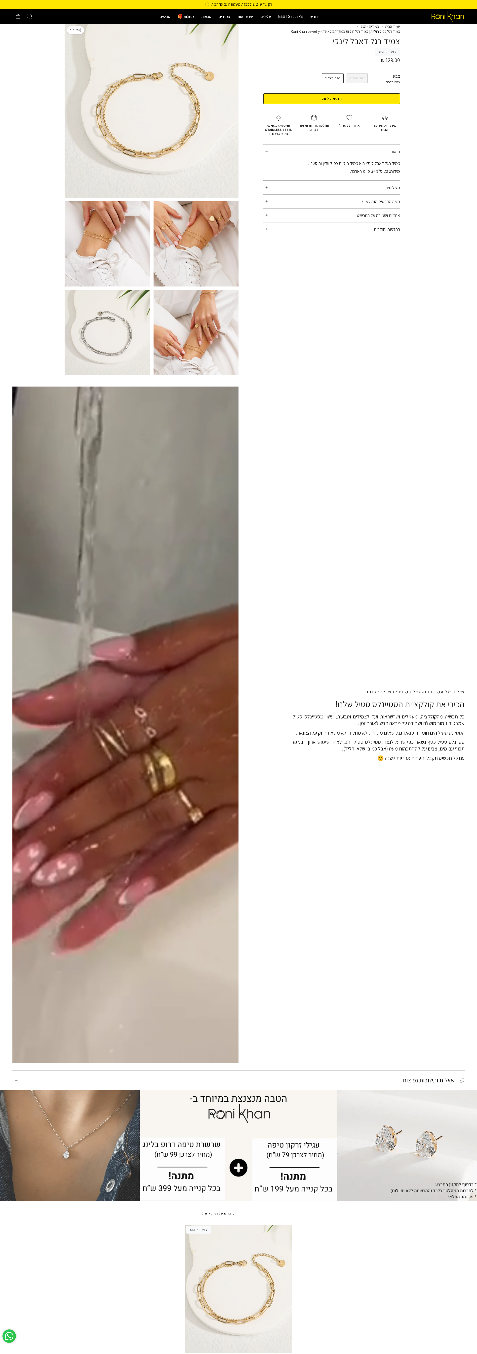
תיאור (395, 151)
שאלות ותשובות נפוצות (429, 1080)
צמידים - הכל (369, 26)
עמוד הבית (392, 26)
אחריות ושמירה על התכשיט (378, 215)
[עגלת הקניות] (18, 16)
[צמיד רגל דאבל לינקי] (238, 1289)
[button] (314, 16)
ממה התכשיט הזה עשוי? (381, 201)
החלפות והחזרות (387, 229)
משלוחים (393, 187)
